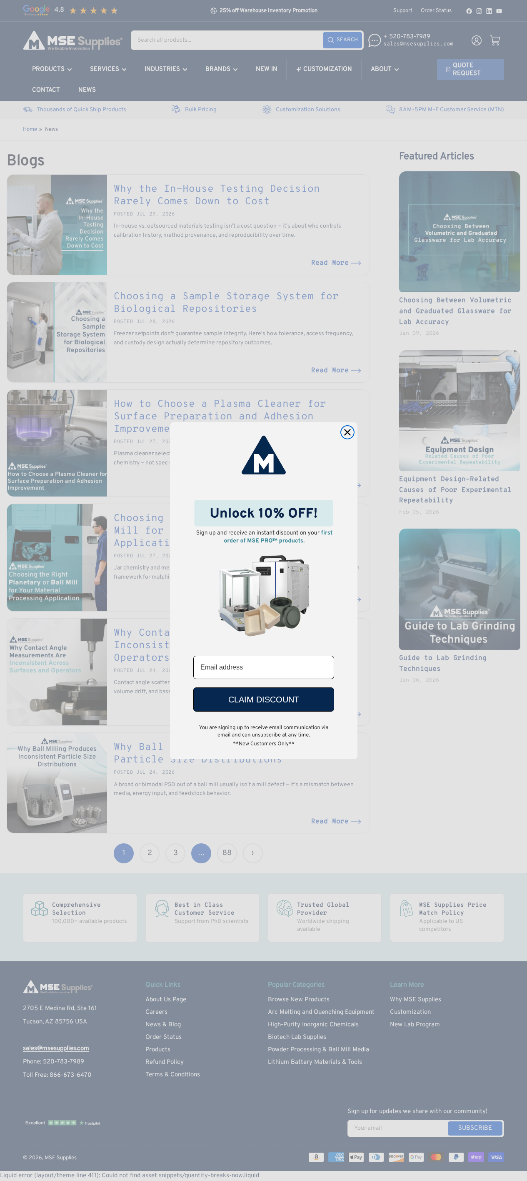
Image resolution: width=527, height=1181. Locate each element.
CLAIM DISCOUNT (263, 699)
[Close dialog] (347, 432)
